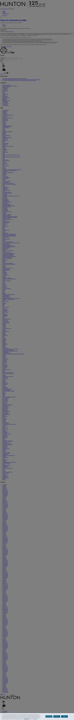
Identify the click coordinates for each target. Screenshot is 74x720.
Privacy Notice (35, 718)
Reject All (56, 716)
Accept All (64, 716)
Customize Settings (49, 716)
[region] (37, 716)
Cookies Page (26, 718)
